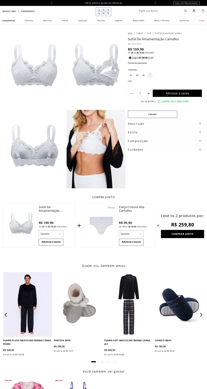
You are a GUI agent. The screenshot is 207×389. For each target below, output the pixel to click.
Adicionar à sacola (51, 242)
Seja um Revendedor (186, 3)
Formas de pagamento (137, 63)
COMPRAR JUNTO (183, 233)
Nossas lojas (9, 11)
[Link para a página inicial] (130, 33)
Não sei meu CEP (135, 127)
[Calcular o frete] (189, 120)
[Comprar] (177, 99)
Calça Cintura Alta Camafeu (131, 209)
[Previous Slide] (52, 3)
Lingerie (139, 33)
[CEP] (152, 118)
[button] (131, 75)
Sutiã (149, 33)
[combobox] (161, 10)
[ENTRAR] (194, 11)
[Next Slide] (154, 3)
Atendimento (28, 11)
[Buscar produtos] (185, 11)
